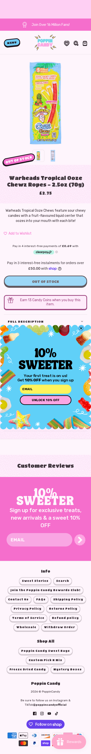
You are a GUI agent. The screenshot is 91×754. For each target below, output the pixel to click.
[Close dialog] (81, 328)
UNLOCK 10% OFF (45, 400)
